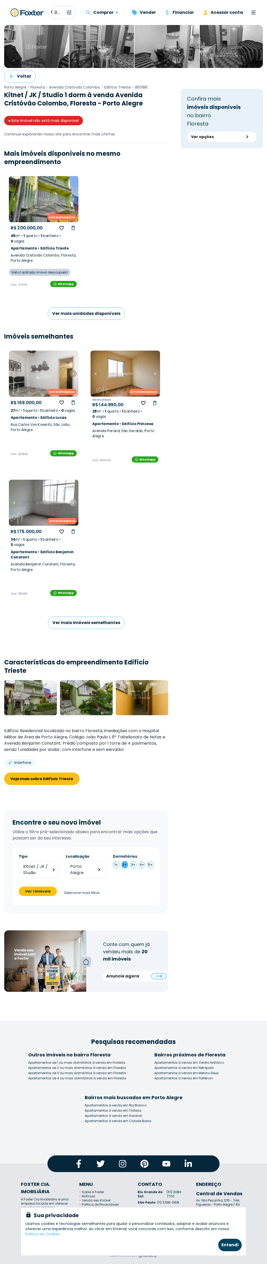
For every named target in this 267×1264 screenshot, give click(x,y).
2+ (125, 864)
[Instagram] (122, 1164)
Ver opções (202, 136)
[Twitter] (100, 1164)
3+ (133, 864)
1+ (116, 864)
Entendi (230, 1245)
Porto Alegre (15, 87)
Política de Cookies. (42, 1234)
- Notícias (87, 1196)
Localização (77, 856)
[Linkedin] (188, 1164)
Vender (148, 12)
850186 (141, 87)
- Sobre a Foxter (91, 1192)
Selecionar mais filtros (82, 893)
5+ (150, 864)
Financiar (183, 12)
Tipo (23, 856)
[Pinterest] (144, 1164)
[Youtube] (166, 1164)
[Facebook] (78, 1164)
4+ (142, 864)
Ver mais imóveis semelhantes (86, 623)
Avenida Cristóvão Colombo (74, 87)
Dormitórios (125, 856)
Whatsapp (66, 284)
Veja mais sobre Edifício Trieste (41, 778)
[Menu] (253, 12)
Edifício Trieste (117, 87)
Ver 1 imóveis (38, 891)
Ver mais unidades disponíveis (86, 313)
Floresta (38, 87)
